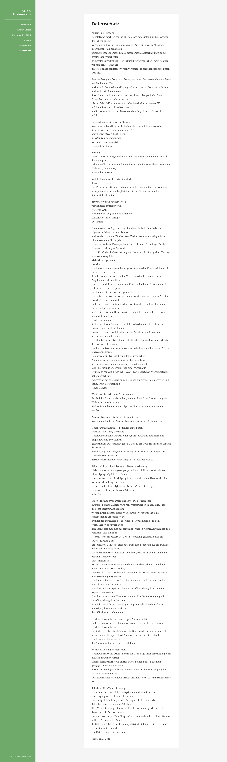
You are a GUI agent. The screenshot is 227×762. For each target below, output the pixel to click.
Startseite (26, 24)
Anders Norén (25, 756)
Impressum (25, 45)
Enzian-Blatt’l (24, 30)
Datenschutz (24, 51)
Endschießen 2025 (21, 35)
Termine (27, 40)
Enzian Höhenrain (22, 12)
